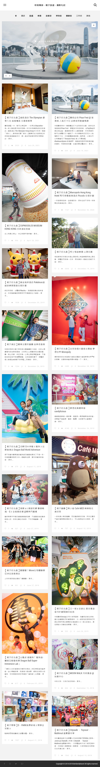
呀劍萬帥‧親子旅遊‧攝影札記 (50, 5)
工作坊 (79, 16)
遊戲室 (49, 16)
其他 (88, 16)
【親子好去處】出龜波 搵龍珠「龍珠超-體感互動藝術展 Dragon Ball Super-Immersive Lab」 (24, 660)
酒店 (23, 16)
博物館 (59, 16)
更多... (49, 57)
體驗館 (69, 16)
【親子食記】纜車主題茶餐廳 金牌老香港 (25, 344)
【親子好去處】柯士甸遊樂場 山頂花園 (73, 251)
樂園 (39, 16)
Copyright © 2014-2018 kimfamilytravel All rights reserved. (77, 764)
